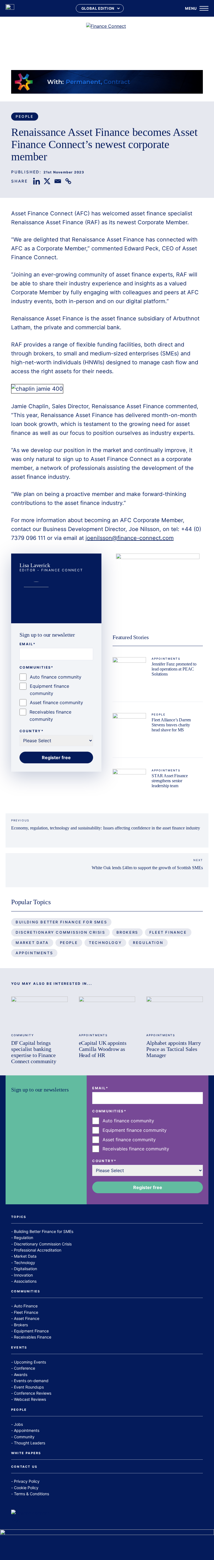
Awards (20, 1374)
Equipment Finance (31, 1331)
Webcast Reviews (30, 1399)
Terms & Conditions (31, 1493)
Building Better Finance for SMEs (61, 922)
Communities (25, 1291)
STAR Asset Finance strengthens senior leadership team (170, 780)
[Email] (57, 181)
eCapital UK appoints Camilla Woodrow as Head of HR (103, 1049)
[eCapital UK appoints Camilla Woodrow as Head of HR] (107, 1012)
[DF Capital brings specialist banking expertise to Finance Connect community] (39, 1012)
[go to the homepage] (10, 8)
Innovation (23, 1275)
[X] (47, 181)
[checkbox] (56, 698)
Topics (18, 1217)
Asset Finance (26, 1318)
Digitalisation (25, 1268)
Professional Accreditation (37, 1250)
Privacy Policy (27, 1481)
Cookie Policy (26, 1487)
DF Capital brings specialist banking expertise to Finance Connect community (33, 1052)
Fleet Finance (168, 932)
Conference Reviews (32, 1393)
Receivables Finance (32, 1337)
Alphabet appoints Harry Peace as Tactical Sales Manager (173, 1049)
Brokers (127, 932)
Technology (105, 942)
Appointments (166, 658)
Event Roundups (29, 1387)
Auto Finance (26, 1306)
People (25, 116)
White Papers (26, 1453)
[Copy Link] (68, 181)
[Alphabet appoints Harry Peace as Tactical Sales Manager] (174, 1012)
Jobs (18, 1424)
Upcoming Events (30, 1362)
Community (22, 1035)
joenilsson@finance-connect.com (130, 538)
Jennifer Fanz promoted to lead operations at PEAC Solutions (174, 669)
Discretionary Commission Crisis (60, 932)
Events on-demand (31, 1380)
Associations (25, 1281)
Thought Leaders (29, 1443)
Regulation (148, 942)
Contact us (24, 1467)
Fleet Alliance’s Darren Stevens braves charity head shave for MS (171, 724)
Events (19, 1347)
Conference (24, 1368)
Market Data (32, 942)
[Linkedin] (36, 181)
